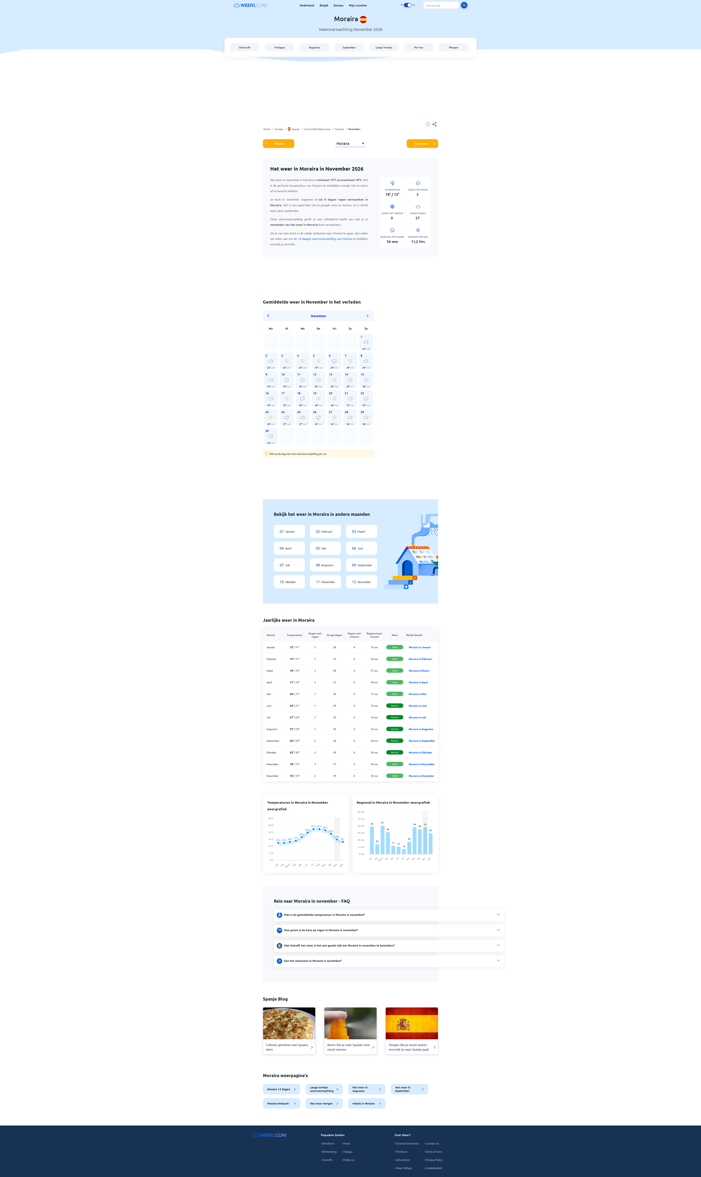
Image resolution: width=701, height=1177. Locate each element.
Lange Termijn (384, 47)
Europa (338, 5)
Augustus (314, 47)
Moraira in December (421, 775)
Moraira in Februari (420, 658)
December (421, 143)
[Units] (408, 5)
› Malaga (347, 1151)
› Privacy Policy (433, 1159)
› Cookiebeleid (433, 1168)
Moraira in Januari (420, 647)
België (324, 5)
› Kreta (346, 1143)
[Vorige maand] (269, 315)
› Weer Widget (403, 1168)
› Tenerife (326, 1159)
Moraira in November (422, 764)
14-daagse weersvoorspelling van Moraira (325, 238)
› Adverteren (402, 1159)
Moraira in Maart (419, 670)
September (349, 47)
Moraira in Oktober (420, 752)
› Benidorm (328, 1143)
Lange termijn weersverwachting (322, 1089)
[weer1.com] (250, 5)
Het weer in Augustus (360, 1089)
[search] (464, 5)
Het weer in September (402, 1089)
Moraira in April (418, 682)
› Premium (401, 1151)
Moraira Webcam (278, 1103)
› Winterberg (329, 1151)
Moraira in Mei (417, 694)
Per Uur (418, 47)
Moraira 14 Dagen (278, 1089)
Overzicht (244, 47)
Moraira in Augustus (421, 729)
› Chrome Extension (407, 1143)
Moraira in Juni (418, 705)
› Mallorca (348, 1159)
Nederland (307, 5)
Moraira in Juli (417, 717)
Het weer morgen (321, 1103)
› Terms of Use (433, 1151)
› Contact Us (431, 1143)
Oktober (279, 143)
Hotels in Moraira (364, 1103)
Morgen (453, 47)
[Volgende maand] (367, 315)
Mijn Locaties (358, 5)
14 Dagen (279, 47)
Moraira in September (422, 740)
